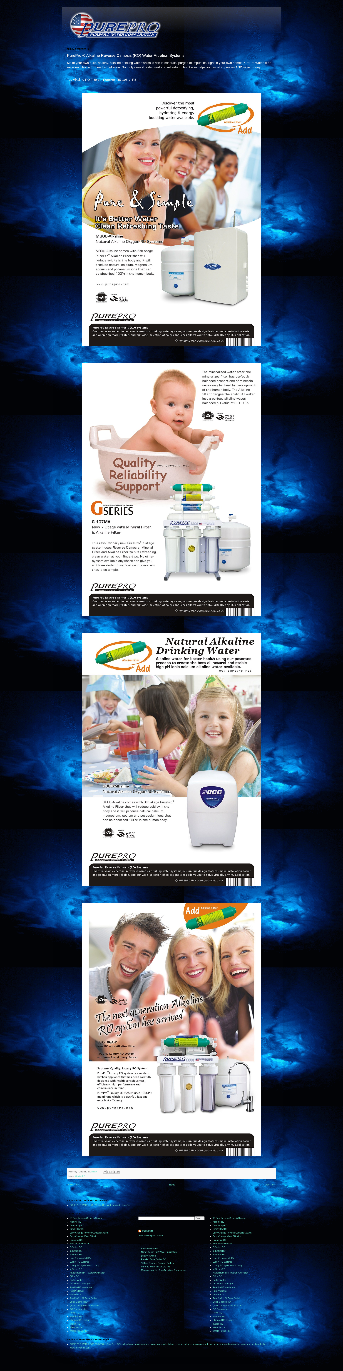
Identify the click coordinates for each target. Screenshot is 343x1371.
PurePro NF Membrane (81, 1287)
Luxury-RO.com (148, 1256)
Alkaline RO (80, 1176)
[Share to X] (111, 1172)
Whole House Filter (79, 1331)
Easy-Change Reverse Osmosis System (89, 1233)
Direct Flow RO (77, 1229)
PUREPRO (147, 1231)
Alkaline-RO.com (149, 1248)
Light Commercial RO (80, 1258)
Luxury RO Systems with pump (84, 1265)
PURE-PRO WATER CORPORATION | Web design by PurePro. (100, 1205)
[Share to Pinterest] (118, 1172)
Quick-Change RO (79, 1302)
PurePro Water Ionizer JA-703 (155, 1266)
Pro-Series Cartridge (80, 1283)
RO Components (78, 1309)
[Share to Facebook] (115, 1172)
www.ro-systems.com (80, 1348)
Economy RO (76, 1240)
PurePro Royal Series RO (153, 1259)
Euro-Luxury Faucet (79, 1243)
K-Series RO (76, 1254)
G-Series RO (76, 1247)
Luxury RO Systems (79, 1262)
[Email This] (105, 1172)
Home (172, 1185)
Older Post (270, 1185)
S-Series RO (76, 1316)
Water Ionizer (76, 1327)
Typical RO (75, 1324)
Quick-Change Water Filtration (84, 1305)
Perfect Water (76, 1280)
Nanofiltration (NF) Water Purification (87, 1273)
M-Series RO (76, 1269)
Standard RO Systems (80, 1320)
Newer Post (73, 1185)
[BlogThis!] (108, 1172)
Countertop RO (77, 1225)
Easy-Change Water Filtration (84, 1236)
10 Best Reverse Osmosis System (86, 1218)
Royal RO (74, 1313)
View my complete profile (150, 1235)
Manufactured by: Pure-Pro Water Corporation (163, 1270)
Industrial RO (76, 1251)
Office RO (74, 1276)
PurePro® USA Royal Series (83, 1298)
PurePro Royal (77, 1291)
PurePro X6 (75, 1294)
